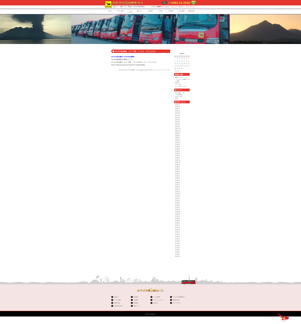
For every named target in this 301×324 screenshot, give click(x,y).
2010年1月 (177, 256)
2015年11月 (177, 191)
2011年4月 (177, 247)
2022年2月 (177, 108)
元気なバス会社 (178, 96)
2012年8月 (177, 231)
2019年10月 (177, 142)
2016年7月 (177, 184)
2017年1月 (177, 180)
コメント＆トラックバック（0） (162, 70)
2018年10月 (177, 164)
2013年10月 (177, 213)
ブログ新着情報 (178, 94)
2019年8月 (177, 146)
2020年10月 (177, 132)
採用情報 (136, 303)
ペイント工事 (178, 84)
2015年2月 (177, 202)
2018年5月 (177, 171)
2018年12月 (177, 160)
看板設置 (177, 82)
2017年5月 (177, 179)
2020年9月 (177, 133)
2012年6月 (177, 234)
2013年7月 (177, 216)
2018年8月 (177, 168)
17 (181, 63)
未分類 (176, 98)
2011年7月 (177, 243)
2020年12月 (177, 128)
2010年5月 (177, 251)
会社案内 (171, 11)
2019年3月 (177, 155)
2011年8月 (177, 242)
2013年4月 (177, 222)
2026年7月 (177, 105)
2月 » (179, 71)
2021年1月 (177, 126)
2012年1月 (177, 240)
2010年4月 (177, 252)
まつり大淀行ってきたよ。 (181, 86)
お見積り (160, 11)
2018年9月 (177, 166)
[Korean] (163, 6)
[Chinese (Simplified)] (157, 6)
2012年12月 (177, 227)
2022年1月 (177, 110)
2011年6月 (177, 245)
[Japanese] (161, 6)
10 (181, 61)
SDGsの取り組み (118, 306)
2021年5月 (177, 121)
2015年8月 (177, 197)
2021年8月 (177, 115)
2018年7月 (177, 170)
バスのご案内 (119, 11)
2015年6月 (177, 200)
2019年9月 (177, 144)
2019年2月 (177, 157)
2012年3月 (177, 236)
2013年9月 (177, 215)
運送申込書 (191, 11)
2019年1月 (177, 159)
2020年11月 (177, 130)
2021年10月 (177, 112)
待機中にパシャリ (179, 77)
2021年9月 (177, 114)
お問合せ (155, 303)
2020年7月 (177, 137)
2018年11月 (177, 162)
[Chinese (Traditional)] (159, 6)
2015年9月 (177, 195)
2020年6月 (177, 139)
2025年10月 (177, 106)
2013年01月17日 (123, 70)
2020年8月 (177, 135)
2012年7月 (177, 233)
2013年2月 (177, 224)
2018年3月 (177, 175)
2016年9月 (177, 182)
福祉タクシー (140, 11)
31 (181, 68)
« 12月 (175, 71)
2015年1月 (177, 204)
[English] (160, 6)
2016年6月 (177, 186)
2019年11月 (177, 141)
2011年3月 (177, 249)
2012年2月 (177, 238)
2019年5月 (177, 151)
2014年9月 (177, 206)
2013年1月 (177, 225)
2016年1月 (177, 189)
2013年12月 (177, 211)
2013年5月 (177, 220)
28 (175, 68)
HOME (110, 11)
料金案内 (150, 11)
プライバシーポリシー (158, 300)
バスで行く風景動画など (179, 297)
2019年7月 (177, 148)
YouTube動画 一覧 (133, 70)
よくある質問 (181, 11)
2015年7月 (177, 198)
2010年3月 (177, 254)
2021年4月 (177, 123)
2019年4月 (177, 153)
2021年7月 (177, 117)
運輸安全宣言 (176, 300)
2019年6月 (177, 150)
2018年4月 (177, 173)
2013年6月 (177, 218)
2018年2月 (177, 177)
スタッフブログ (177, 303)
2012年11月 (177, 229)
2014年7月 (177, 207)
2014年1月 (177, 209)
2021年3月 (177, 124)
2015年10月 (177, 193)
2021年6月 (177, 119)
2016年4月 (177, 188)
